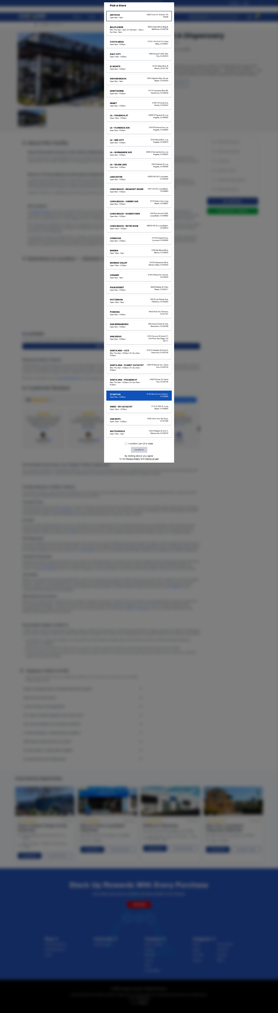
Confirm (139, 449)
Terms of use (152, 458)
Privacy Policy (133, 458)
